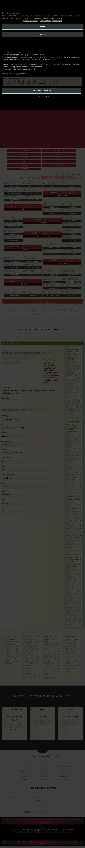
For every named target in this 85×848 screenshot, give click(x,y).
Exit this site (40, 97)
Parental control (57, 20)
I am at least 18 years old (41, 91)
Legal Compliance (45, 20)
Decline (43, 34)
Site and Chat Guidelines (30, 20)
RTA (47, 97)
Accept (42, 27)
